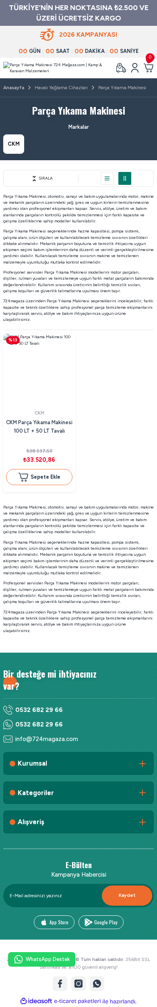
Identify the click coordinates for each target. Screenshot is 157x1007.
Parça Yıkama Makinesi (122, 87)
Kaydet (127, 895)
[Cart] (148, 68)
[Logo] (56, 68)
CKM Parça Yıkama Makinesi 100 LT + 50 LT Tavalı (39, 426)
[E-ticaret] (77, 1002)
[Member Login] (135, 68)
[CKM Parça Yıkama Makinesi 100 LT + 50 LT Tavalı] (39, 369)
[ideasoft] (36, 1001)
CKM (39, 413)
